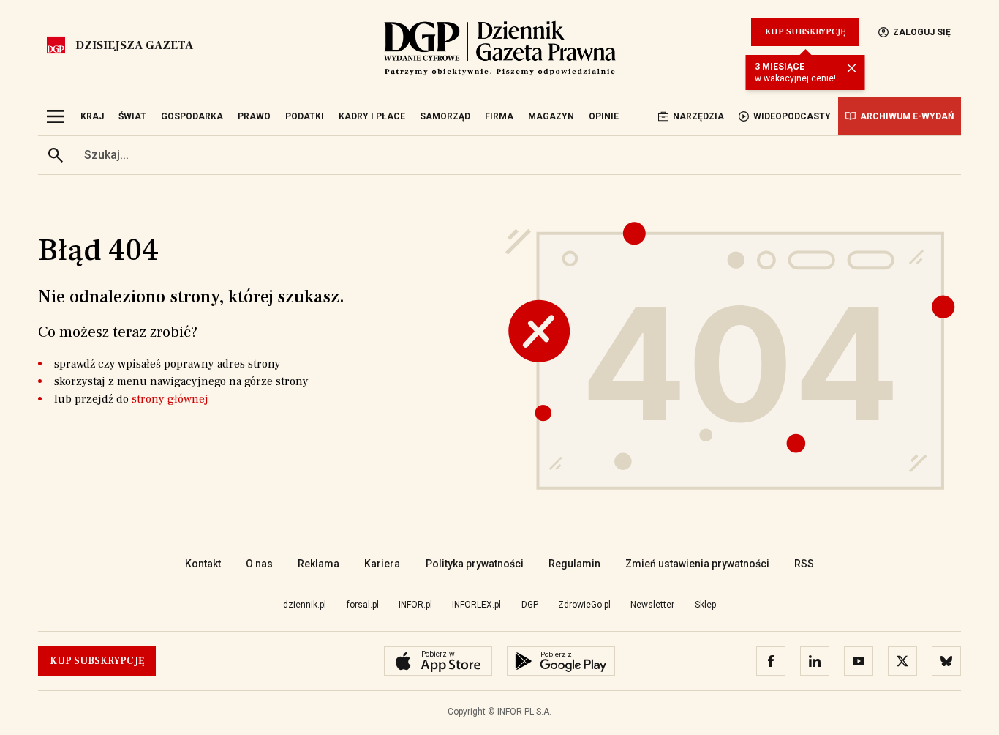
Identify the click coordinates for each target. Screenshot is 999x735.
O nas (259, 564)
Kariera (382, 564)
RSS (804, 564)
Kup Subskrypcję (805, 31)
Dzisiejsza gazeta (134, 45)
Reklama (318, 564)
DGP (529, 605)
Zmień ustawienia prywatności (697, 564)
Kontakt (203, 564)
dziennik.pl (304, 605)
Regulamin (574, 564)
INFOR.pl (415, 605)
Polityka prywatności (475, 564)
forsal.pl (363, 605)
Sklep (705, 605)
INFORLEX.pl (476, 605)
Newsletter (652, 605)
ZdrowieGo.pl (584, 605)
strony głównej (170, 399)
